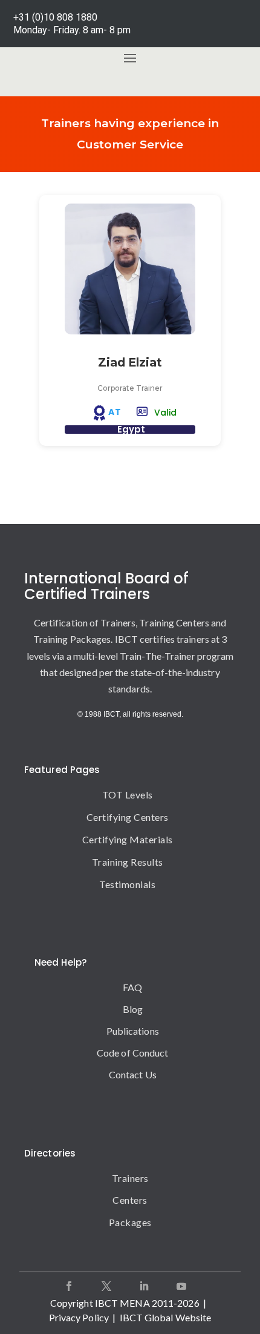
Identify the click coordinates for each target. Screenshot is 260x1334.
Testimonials (127, 884)
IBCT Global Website (166, 1317)
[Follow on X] (106, 1286)
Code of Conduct (133, 1052)
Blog (133, 1009)
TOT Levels (127, 794)
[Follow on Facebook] (69, 1286)
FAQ (132, 987)
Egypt (131, 429)
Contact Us (133, 1074)
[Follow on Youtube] (181, 1286)
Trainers (130, 1178)
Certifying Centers (127, 817)
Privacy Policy (79, 1317)
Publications (132, 1031)
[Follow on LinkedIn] (144, 1286)
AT (115, 412)
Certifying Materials (127, 839)
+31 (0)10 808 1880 (55, 17)
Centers (130, 1200)
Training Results (127, 862)
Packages (130, 1222)
